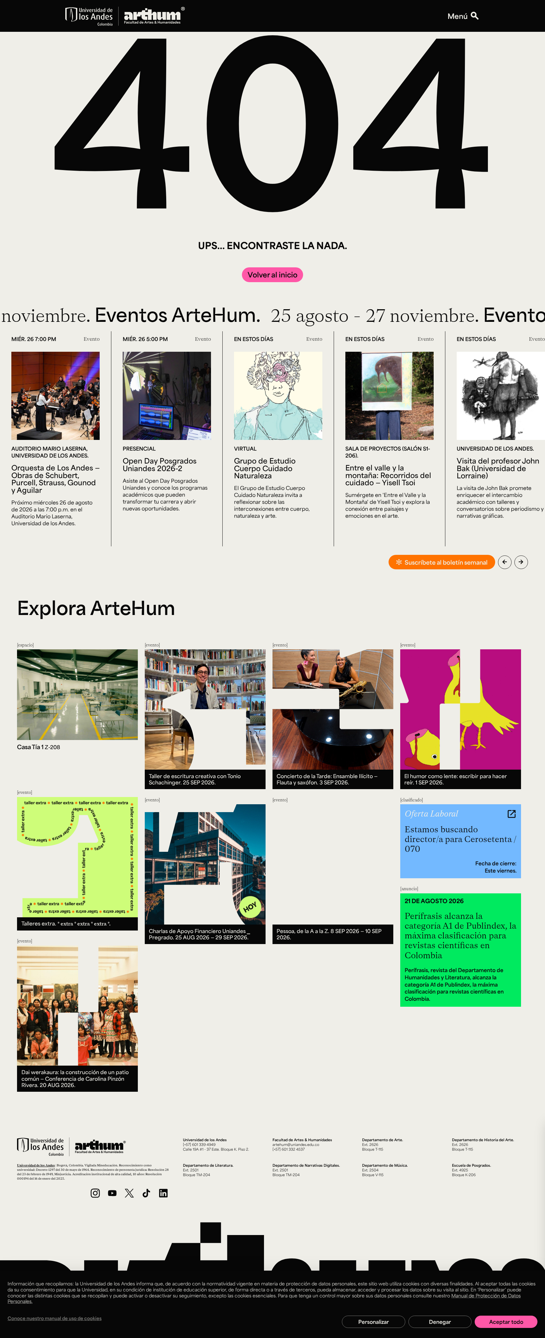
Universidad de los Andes (36, 1165)
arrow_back (504, 562)
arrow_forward (521, 562)
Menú (458, 16)
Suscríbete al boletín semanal (446, 562)
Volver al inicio (272, 274)
